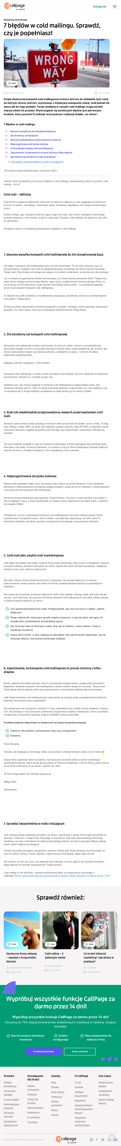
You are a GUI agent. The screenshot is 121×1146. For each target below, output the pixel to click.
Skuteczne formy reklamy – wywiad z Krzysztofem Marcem (21, 957)
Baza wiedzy (57, 1092)
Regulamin (80, 1100)
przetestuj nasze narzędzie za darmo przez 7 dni (83, 875)
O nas (78, 1082)
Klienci (54, 1110)
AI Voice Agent (11, 1099)
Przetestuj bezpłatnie (43, 1051)
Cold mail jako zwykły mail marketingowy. (31, 148)
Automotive (33, 1112)
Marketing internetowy (15, 20)
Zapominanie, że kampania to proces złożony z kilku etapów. (41, 152)
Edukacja (32, 1094)
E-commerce (33, 1117)
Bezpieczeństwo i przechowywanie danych (84, 1109)
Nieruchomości (35, 1107)
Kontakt (79, 1087)
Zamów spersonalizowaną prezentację (34, 875)
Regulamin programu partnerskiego (82, 1121)
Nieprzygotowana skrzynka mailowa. (29, 144)
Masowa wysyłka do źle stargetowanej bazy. (33, 131)
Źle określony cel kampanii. (24, 135)
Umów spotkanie (80, 1051)
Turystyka (32, 1122)
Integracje (56, 1096)
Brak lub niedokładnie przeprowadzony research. (35, 139)
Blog (53, 1082)
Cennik (55, 1114)
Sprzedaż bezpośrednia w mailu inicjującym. (33, 156)
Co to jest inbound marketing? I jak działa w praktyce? (99, 957)
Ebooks (55, 1087)
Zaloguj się (99, 6)
